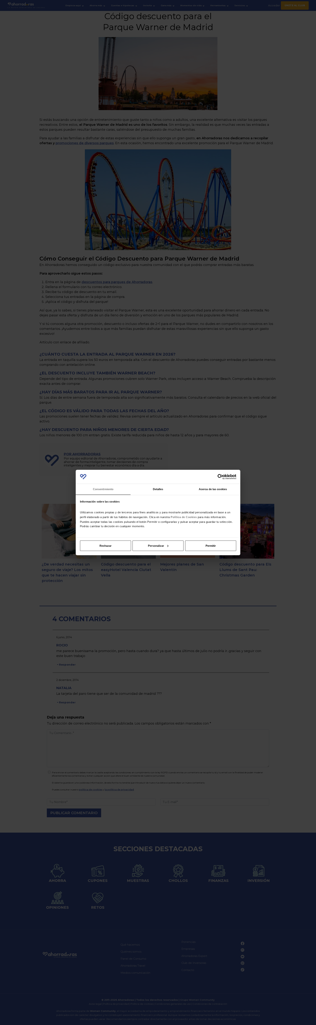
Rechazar (105, 545)
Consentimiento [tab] (103, 489)
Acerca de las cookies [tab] (213, 489)
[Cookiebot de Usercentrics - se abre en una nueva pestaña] (220, 477)
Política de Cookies (184, 517)
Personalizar (156, 545)
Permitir (211, 545)
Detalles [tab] (158, 489)
